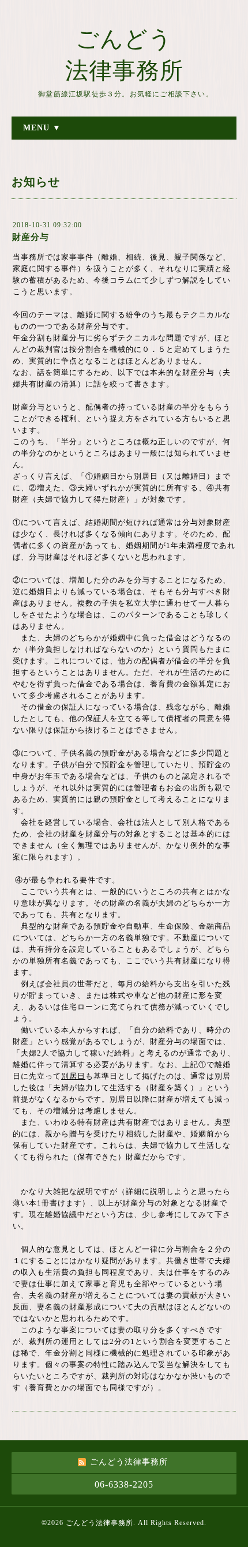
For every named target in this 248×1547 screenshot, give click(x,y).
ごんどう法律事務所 (99, 1523)
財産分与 (30, 237)
